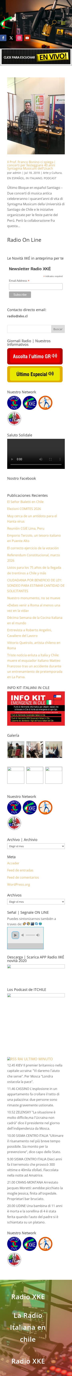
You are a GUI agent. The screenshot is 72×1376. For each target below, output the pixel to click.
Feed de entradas (20, 870)
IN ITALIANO (34, 178)
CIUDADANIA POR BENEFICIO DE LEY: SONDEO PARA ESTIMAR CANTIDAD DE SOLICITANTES (36, 585)
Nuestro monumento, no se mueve (33, 598)
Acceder (13, 863)
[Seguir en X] (11, 38)
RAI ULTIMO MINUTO (35, 1058)
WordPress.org (18, 884)
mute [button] (23, 935)
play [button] (15, 935)
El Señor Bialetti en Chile (25, 502)
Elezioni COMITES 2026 (24, 509)
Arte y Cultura (52, 173)
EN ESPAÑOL (15, 178)
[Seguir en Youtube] (27, 38)
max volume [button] (38, 935)
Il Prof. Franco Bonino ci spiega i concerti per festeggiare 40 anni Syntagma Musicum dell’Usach (31, 165)
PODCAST (50, 178)
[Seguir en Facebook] (3, 38)
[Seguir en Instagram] (19, 38)
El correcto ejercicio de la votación (33, 548)
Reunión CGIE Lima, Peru (25, 528)
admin (17, 173)
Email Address (19, 281)
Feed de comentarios (23, 877)
